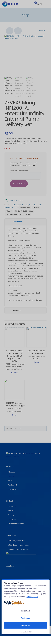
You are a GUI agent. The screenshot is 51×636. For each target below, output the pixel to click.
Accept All (25, 625)
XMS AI (30, 632)
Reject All (25, 611)
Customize (25, 618)
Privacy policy (32, 596)
